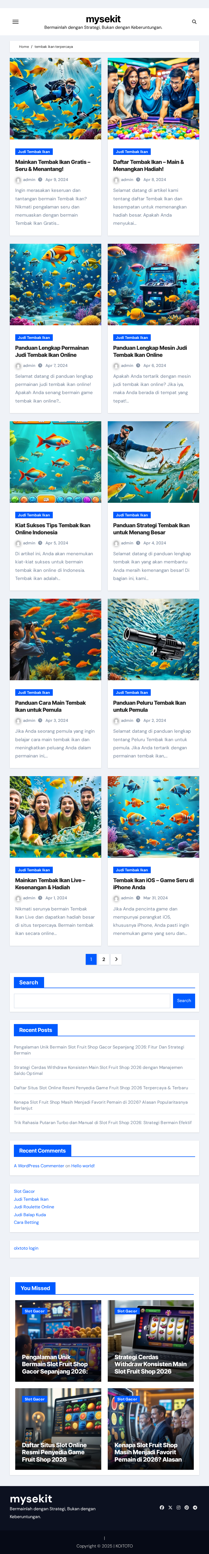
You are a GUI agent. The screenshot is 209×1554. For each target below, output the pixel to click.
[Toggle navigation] (16, 22)
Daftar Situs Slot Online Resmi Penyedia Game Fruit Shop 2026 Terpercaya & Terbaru (101, 1088)
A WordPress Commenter (39, 1166)
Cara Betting (26, 1222)
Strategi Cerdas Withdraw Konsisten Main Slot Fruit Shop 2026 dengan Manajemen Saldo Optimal (151, 1371)
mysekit (103, 18)
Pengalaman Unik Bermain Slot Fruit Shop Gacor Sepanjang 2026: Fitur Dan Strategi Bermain (55, 1371)
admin (29, 179)
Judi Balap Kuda (30, 1215)
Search (29, 982)
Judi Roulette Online (34, 1207)
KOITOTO (124, 1546)
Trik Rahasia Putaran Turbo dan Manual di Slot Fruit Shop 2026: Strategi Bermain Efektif (103, 1122)
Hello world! (83, 1166)
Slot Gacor (24, 1191)
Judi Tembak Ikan (34, 151)
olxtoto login (26, 1248)
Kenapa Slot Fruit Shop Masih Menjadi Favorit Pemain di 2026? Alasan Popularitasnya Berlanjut (149, 1455)
